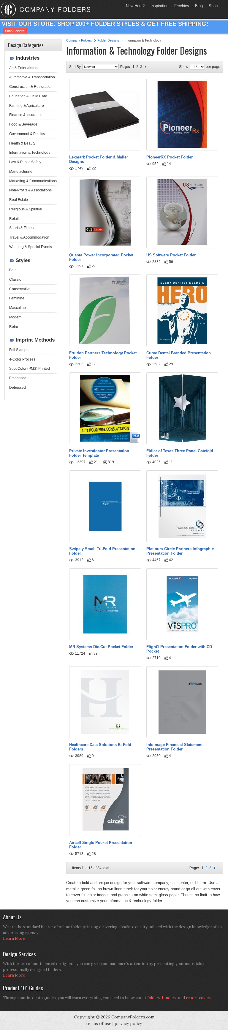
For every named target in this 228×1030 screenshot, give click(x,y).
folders (153, 997)
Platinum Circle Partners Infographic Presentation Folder (180, 551)
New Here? (135, 6)
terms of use (98, 1023)
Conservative (20, 289)
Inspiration (159, 6)
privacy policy (128, 1023)
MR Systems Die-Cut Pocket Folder (101, 647)
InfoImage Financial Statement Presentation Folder (174, 746)
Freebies (180, 6)
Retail (14, 219)
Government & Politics (27, 134)
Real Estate (18, 200)
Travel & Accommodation (29, 237)
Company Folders (79, 40)
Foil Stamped (20, 350)
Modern (15, 317)
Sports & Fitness (22, 228)
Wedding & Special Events (30, 247)
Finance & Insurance (25, 115)
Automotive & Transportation (32, 77)
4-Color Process (22, 359)
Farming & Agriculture (26, 106)
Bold (13, 270)
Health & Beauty (22, 143)
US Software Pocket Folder (171, 255)
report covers (198, 997)
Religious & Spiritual (25, 209)
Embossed (17, 378)
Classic (15, 279)
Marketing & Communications (33, 181)
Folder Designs (108, 40)
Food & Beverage (23, 124)
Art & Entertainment (24, 68)
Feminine (16, 298)
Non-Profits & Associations (30, 190)
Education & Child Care (28, 96)
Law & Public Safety (25, 162)
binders (169, 997)
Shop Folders (14, 31)
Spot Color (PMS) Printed (29, 368)
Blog (199, 6)
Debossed (17, 387)
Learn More (14, 938)
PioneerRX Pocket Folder (169, 157)
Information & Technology (29, 152)
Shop (212, 6)
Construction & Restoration (31, 87)
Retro (13, 327)
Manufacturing (20, 171)
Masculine (17, 308)
